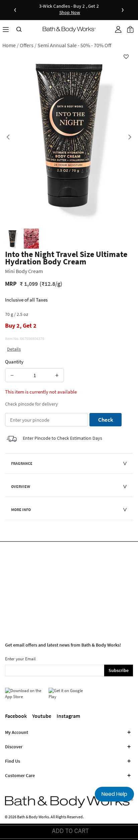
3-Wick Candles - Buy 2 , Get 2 (69, 9)
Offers (26, 45)
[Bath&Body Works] (69, 29)
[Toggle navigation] (5, 29)
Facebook (16, 715)
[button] (118, 29)
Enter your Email (20, 659)
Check (105, 419)
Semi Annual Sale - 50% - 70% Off (74, 45)
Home (9, 45)
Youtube (41, 715)
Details (14, 349)
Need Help (114, 794)
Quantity (14, 361)
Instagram (68, 715)
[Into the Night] (12, 239)
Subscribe (119, 670)
